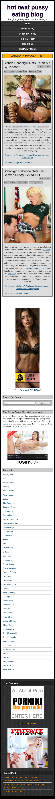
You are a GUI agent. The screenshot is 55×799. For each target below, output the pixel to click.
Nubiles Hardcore (9, 584)
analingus (6, 487)
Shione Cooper (8, 625)
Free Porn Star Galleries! (27, 723)
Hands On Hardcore (10, 519)
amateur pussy (9, 483)
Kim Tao (6, 544)
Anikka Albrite (8, 491)
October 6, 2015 (44, 67)
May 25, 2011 (45, 179)
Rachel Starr (8, 601)
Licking (6, 552)
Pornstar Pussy (27, 39)
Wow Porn (7, 666)
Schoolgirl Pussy (27, 34)
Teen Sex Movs (9, 641)
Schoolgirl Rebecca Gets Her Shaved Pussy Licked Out (24, 173)
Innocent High (21, 71)
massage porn (8, 560)
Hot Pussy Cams (27, 49)
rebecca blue (13, 294)
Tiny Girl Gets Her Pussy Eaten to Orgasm (20, 777)
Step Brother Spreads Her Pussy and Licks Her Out (23, 781)
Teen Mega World (10, 633)
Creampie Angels (9, 507)
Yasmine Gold (8, 670)
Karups (6, 540)
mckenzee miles (26, 163)
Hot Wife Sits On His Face (13, 788)
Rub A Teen (7, 613)
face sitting (27, 44)
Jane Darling (8, 531)
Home (28, 24)
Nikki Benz (7, 576)
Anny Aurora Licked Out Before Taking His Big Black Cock (26, 784)
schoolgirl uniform (35, 268)
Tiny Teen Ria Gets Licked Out (15, 791)
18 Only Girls (8, 475)
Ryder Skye (7, 617)
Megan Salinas (9, 564)
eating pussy (27, 29)
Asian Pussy (8, 495)
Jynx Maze (7, 536)
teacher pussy (8, 629)
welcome (6, 653)
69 (4, 479)
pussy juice (7, 597)
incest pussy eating (10, 523)
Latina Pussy (8, 548)
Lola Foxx (7, 556)
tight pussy (7, 645)
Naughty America (9, 572)
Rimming (6, 609)
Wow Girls (7, 658)
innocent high (13, 163)
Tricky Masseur (9, 649)
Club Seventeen (9, 503)
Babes (5, 499)
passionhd (7, 588)
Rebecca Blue (22, 183)
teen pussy (12, 274)
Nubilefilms (7, 580)
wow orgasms (8, 662)
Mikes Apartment (9, 568)
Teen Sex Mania (9, 637)
